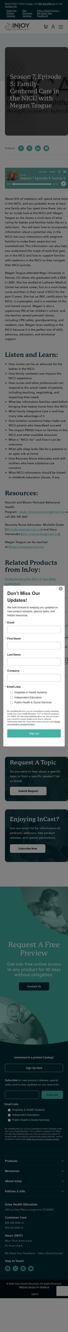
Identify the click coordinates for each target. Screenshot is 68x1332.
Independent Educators (28, 697)
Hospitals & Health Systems (30, 692)
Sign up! (34, 733)
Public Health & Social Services (33, 702)
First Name (14, 638)
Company (13, 670)
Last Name (14, 654)
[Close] (62, 589)
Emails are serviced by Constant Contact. (33, 722)
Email (10, 622)
